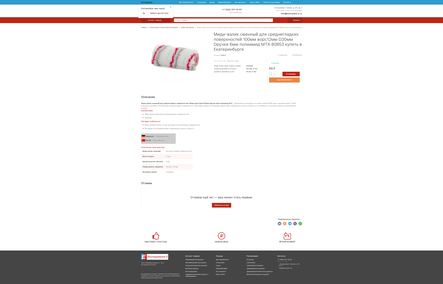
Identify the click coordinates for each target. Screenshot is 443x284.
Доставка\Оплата (186, 2)
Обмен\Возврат (224, 2)
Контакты (287, 2)
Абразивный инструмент (194, 259)
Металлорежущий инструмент (258, 274)
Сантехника (251, 262)
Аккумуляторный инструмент (196, 265)
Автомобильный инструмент (196, 262)
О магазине (201, 2)
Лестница (250, 259)
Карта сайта (255, 2)
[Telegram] (290, 223)
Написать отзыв (232, 61)
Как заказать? (240, 2)
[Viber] (295, 223)
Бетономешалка (191, 271)
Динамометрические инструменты (260, 271)
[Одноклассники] (284, 223)
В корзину (291, 74)
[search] (270, 20)
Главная (144, 27)
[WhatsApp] (300, 223)
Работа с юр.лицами (271, 2)
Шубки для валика (187, 27)
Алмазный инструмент (255, 265)
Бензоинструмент (192, 268)
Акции (212, 2)
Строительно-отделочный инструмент (164, 27)
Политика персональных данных (168, 274)
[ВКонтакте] (279, 223)
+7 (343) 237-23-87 (232, 9)
